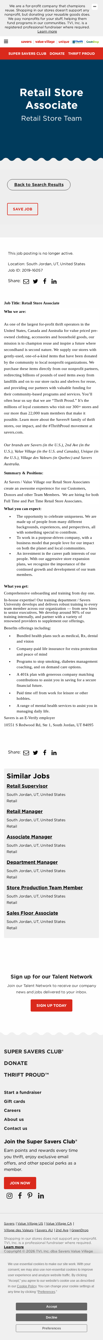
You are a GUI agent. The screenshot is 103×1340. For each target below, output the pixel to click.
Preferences (51, 1328)
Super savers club (27, 54)
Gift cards (14, 1101)
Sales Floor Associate (32, 913)
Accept (51, 1307)
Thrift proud (81, 54)
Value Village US (30, 1223)
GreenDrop (79, 1230)
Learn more (47, 31)
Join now (20, 1183)
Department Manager (32, 862)
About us (14, 1119)
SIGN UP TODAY (51, 1005)
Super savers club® (33, 1051)
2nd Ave (62, 1230)
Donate (57, 54)
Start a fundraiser (22, 1092)
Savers (9, 1223)
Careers (12, 1110)
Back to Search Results (39, 184)
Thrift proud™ (26, 1075)
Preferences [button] (46, 1292)
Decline (51, 1317)
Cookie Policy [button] (26, 1286)
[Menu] (6, 41)
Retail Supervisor (27, 786)
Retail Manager (25, 811)
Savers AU (44, 1230)
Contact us (15, 1128)
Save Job (22, 209)
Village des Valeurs (19, 1230)
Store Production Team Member (45, 887)
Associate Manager (29, 837)
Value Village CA (59, 1223)
